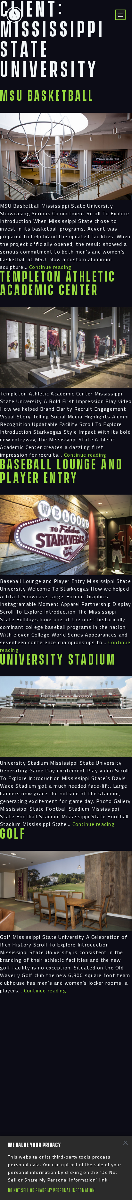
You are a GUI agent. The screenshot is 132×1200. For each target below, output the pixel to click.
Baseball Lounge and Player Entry (61, 472)
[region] (66, 1168)
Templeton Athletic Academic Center (58, 284)
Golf (13, 834)
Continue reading (50, 267)
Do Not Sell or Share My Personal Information (51, 1191)
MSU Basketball (47, 96)
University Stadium (58, 660)
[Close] (125, 1142)
